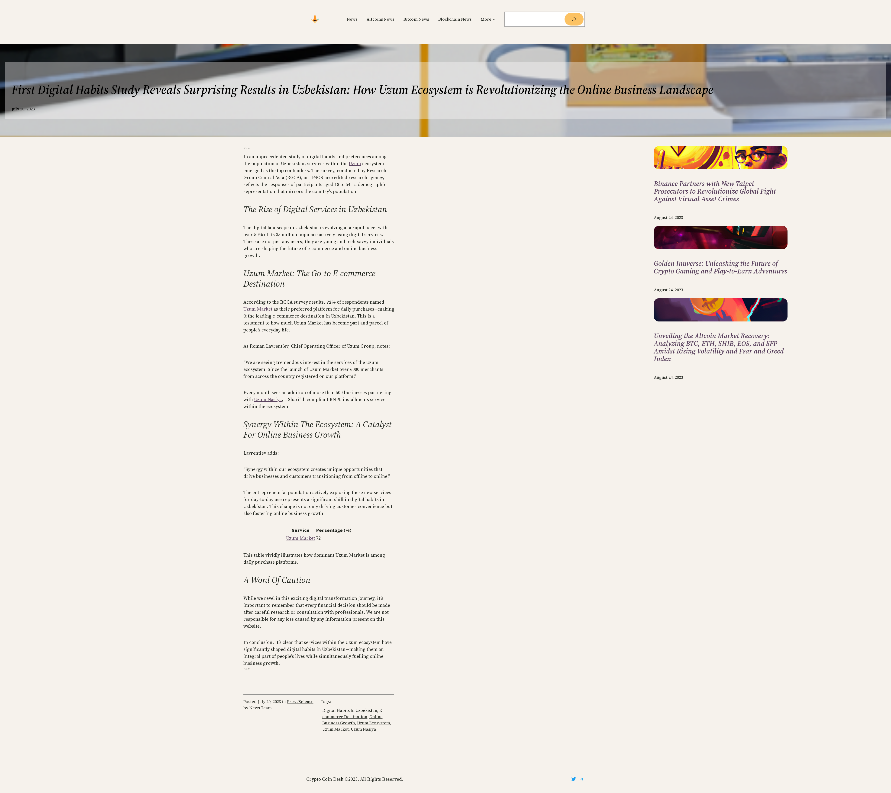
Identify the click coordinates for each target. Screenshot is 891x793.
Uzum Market (257, 309)
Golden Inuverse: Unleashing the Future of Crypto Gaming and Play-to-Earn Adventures (720, 267)
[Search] (574, 19)
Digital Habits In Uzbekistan (349, 710)
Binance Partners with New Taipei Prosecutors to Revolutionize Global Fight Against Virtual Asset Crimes (715, 191)
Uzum (355, 163)
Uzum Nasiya (268, 399)
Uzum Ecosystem (373, 723)
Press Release (300, 701)
